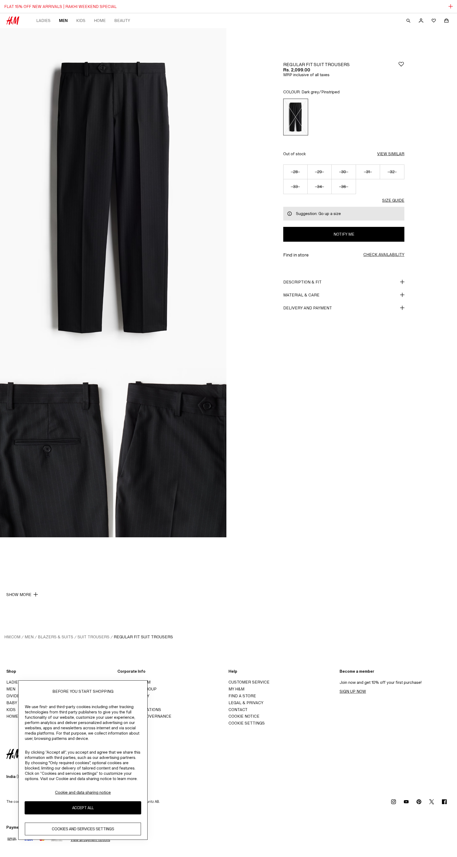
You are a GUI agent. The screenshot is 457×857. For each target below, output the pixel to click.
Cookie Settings (247, 723)
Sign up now (353, 691)
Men (63, 20)
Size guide (393, 200)
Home (100, 20)
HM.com (12, 637)
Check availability (383, 254)
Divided (14, 696)
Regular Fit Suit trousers (143, 637)
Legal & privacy (246, 702)
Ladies (43, 20)
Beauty (122, 20)
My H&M (236, 689)
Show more (18, 594)
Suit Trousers (93, 637)
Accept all (83, 808)
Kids (80, 20)
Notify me (343, 234)
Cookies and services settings (83, 829)
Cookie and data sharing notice (83, 792)
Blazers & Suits (55, 637)
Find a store (242, 696)
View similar (390, 154)
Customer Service (249, 682)
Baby (11, 702)
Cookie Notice (244, 716)
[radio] (295, 117)
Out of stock (294, 154)
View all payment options (90, 840)
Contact (238, 709)
